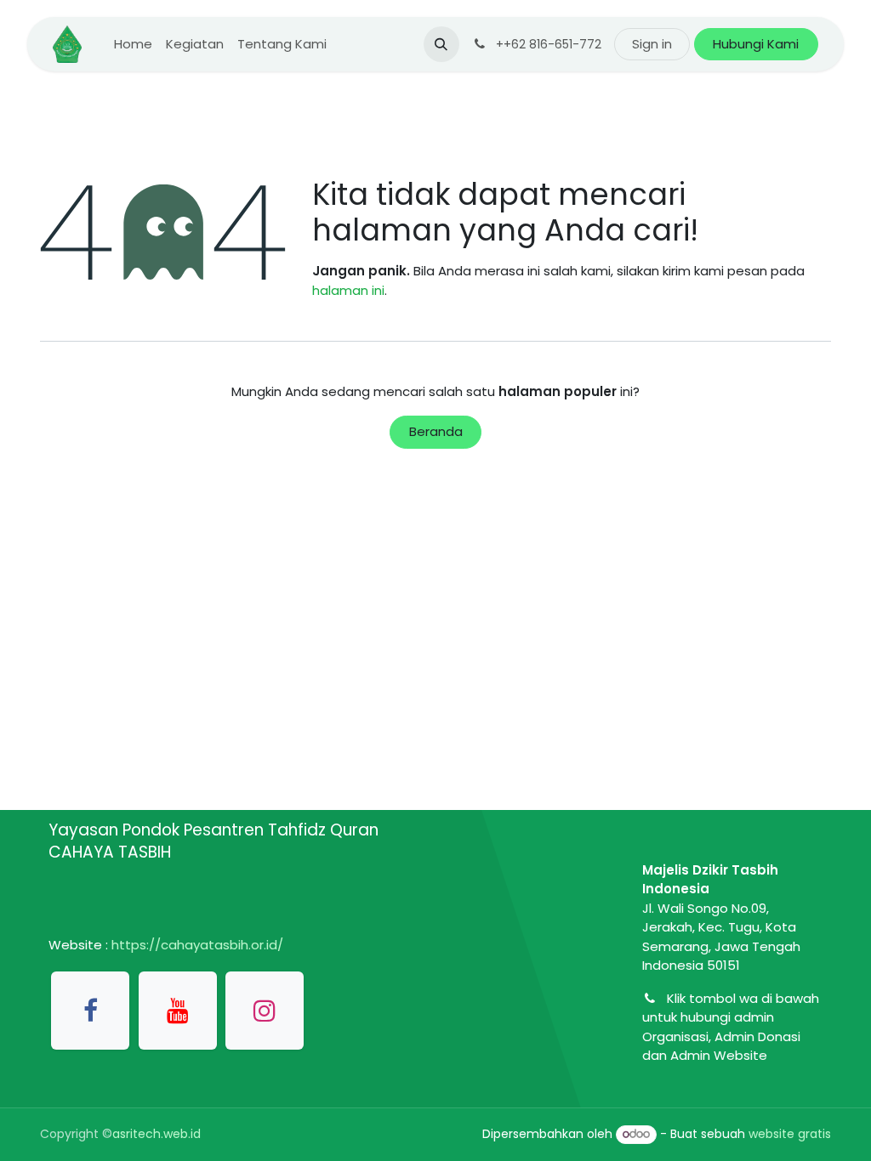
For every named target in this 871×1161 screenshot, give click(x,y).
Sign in (652, 44)
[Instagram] (264, 1010)
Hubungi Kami (756, 44)
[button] (441, 44)
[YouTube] (178, 1010)
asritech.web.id (156, 1133)
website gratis (790, 1133)
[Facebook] (90, 1010)
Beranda (436, 431)
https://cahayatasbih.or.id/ (197, 945)
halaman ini (348, 290)
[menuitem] (133, 44)
